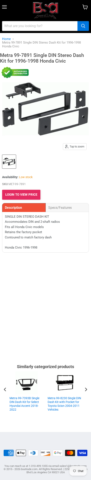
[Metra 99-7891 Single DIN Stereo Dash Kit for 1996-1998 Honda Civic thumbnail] (9, 161)
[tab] (24, 207)
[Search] (83, 26)
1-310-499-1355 (38, 466)
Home (6, 39)
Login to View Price (21, 195)
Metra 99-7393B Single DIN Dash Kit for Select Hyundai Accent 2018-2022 (24, 403)
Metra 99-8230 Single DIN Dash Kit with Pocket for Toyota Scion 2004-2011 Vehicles (64, 403)
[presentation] (5, 389)
